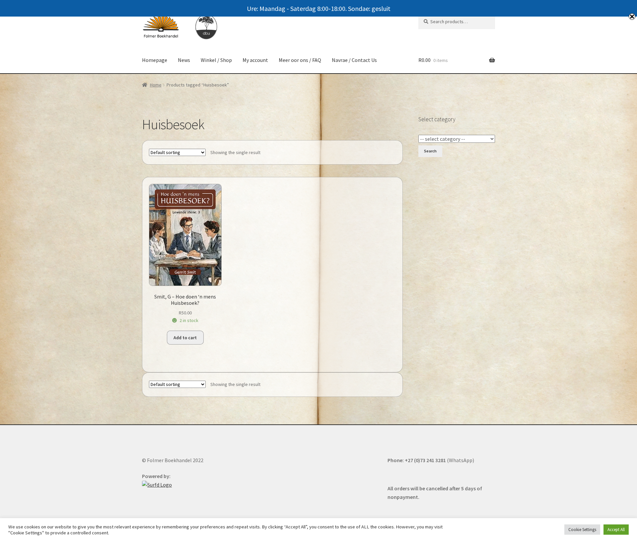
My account (255, 60)
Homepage (154, 60)
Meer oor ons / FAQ (300, 60)
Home (156, 85)
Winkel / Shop (216, 60)
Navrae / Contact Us (354, 60)
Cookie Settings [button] (582, 529)
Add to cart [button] (185, 338)
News (184, 60)
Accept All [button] (616, 529)
